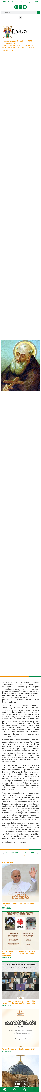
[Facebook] (20, 7)
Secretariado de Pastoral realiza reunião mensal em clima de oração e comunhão (18, 1002)
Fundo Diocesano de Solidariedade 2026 (18, 1049)
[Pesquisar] (38, 12)
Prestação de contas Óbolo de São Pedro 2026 (18, 904)
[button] (20, 17)
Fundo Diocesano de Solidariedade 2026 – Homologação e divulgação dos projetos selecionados (19, 953)
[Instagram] (16, 7)
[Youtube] (25, 7)
